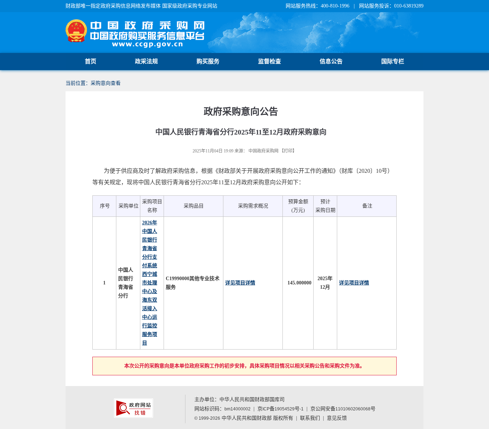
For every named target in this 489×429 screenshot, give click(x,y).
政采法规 (146, 61)
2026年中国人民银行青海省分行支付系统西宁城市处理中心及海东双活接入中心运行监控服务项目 (149, 283)
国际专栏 (392, 61)
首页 (90, 61)
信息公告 (331, 61)
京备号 (280, 408)
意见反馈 (337, 418)
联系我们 (310, 418)
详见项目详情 (240, 283)
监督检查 (269, 61)
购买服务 (208, 61)
